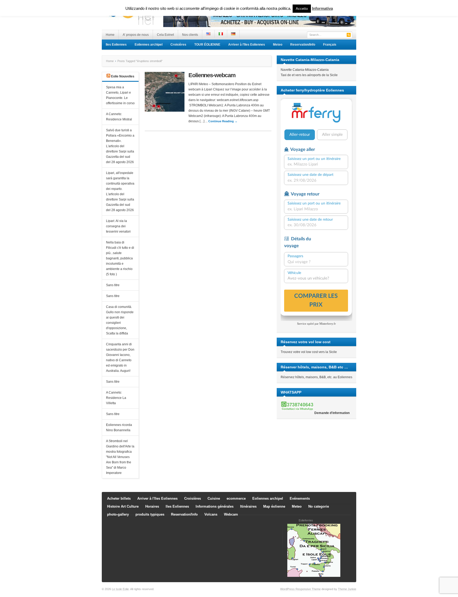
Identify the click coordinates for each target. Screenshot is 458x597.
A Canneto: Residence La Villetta (116, 398)
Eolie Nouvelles (122, 76)
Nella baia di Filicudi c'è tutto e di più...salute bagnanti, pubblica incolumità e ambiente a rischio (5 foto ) (120, 258)
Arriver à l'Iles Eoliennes (157, 498)
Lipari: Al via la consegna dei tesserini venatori (118, 226)
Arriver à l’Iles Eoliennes (246, 44)
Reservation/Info (302, 44)
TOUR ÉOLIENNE (207, 44)
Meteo (277, 44)
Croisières (178, 44)
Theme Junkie (347, 589)
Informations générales (215, 506)
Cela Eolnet (165, 35)
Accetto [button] (302, 9)
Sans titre (113, 285)
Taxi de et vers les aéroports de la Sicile (309, 75)
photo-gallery (118, 514)
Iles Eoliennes (116, 44)
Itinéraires (248, 506)
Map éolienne (274, 506)
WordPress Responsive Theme (300, 589)
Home (110, 35)
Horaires (152, 506)
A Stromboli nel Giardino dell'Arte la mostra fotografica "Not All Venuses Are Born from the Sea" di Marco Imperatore (120, 457)
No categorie (318, 506)
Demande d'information (332, 413)
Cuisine (214, 498)
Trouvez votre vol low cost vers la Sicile (309, 352)
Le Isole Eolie (120, 589)
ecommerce (236, 498)
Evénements (300, 498)
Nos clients (190, 35)
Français (329, 44)
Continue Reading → (222, 121)
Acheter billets (119, 498)
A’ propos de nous (136, 35)
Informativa (322, 8)
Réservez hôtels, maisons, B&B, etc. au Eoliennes (316, 377)
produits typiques (149, 514)
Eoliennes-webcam (211, 75)
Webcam (231, 514)
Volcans (210, 514)
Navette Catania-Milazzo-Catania (305, 70)
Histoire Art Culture (123, 506)
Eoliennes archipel (148, 44)
